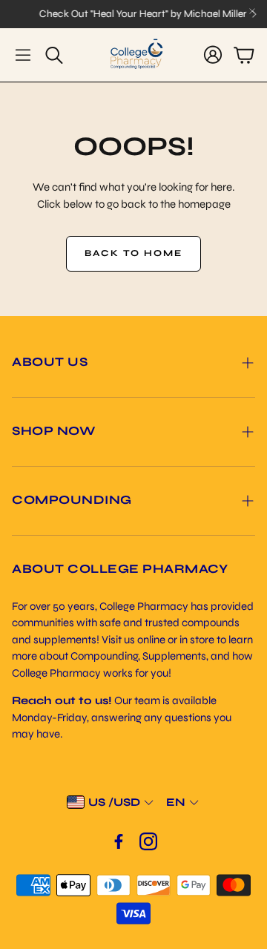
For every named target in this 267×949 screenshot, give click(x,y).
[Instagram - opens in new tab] (148, 841)
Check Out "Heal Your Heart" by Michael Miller (140, 14)
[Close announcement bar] (252, 11)
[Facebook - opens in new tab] (119, 841)
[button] (23, 55)
